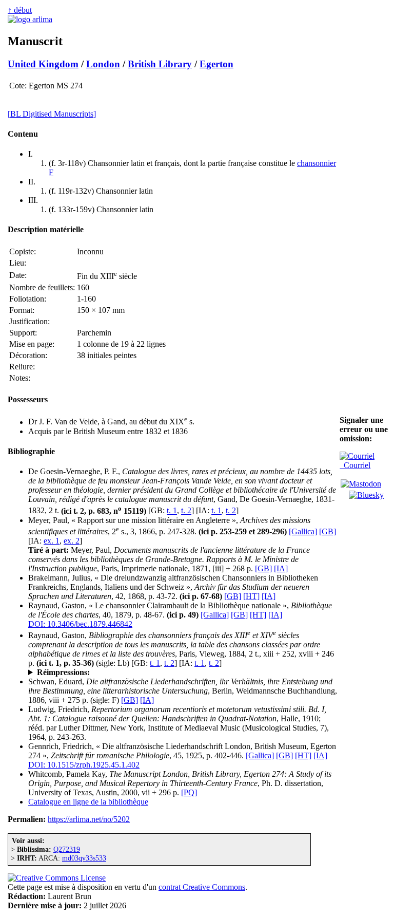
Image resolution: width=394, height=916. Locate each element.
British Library (160, 64)
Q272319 (66, 849)
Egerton (216, 64)
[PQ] (189, 792)
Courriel (355, 465)
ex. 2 (72, 540)
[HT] (251, 596)
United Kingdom (43, 64)
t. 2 (186, 511)
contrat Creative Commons (202, 887)
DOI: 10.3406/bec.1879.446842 (80, 624)
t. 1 (172, 511)
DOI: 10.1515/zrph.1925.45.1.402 (84, 764)
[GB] (327, 531)
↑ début (20, 10)
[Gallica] (303, 531)
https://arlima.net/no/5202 (89, 819)
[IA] (281, 568)
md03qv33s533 (84, 858)
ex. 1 (52, 540)
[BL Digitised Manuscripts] (52, 113)
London (103, 64)
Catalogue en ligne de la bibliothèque (88, 801)
